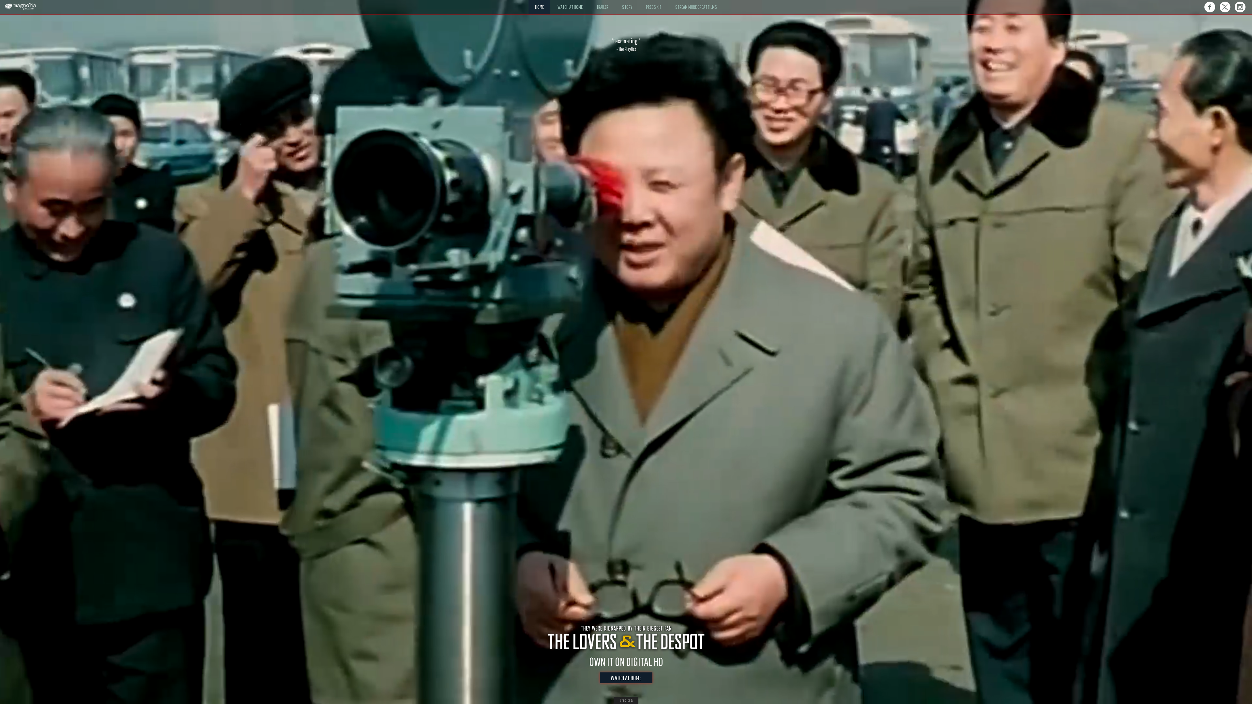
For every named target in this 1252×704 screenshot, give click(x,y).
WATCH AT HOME (626, 678)
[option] (626, 44)
